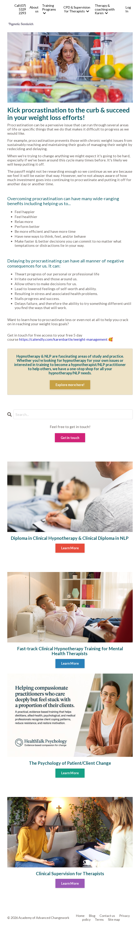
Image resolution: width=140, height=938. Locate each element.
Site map (114, 919)
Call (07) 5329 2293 (20, 9)
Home (80, 916)
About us (34, 9)
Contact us (107, 916)
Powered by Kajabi (122, 929)
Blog (92, 916)
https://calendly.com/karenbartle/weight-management (63, 339)
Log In (128, 9)
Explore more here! (70, 385)
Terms (99, 919)
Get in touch (70, 438)
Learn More (70, 548)
